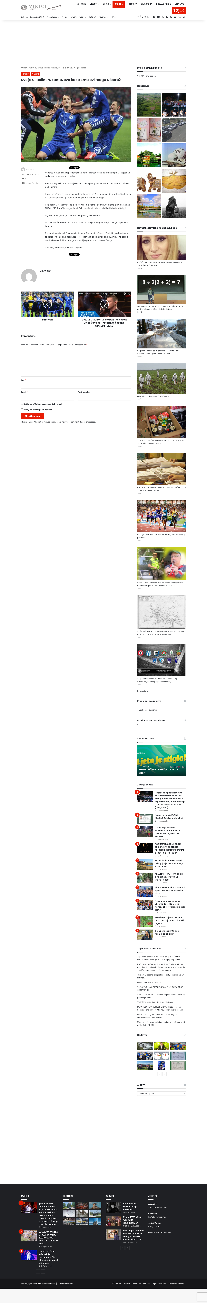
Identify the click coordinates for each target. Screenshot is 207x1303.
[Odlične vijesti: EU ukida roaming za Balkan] (145, 935)
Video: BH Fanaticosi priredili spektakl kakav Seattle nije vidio (170, 890)
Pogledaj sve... (143, 691)
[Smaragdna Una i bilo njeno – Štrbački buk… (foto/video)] (145, 1046)
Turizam (73, 17)
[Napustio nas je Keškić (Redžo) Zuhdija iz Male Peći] (145, 819)
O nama (146, 1283)
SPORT (117, 4)
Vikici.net (30, 170)
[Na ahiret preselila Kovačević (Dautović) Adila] (178, 1065)
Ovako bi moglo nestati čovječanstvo (153, 396)
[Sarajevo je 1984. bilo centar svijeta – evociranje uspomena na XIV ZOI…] (82, 1221)
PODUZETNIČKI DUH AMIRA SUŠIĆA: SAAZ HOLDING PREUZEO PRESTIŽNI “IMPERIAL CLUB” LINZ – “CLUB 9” (169, 848)
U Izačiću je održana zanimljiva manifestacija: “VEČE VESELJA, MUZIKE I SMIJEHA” (168, 832)
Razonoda (103, 17)
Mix (113, 17)
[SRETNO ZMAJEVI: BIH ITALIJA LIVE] (145, 1056)
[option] (161, 760)
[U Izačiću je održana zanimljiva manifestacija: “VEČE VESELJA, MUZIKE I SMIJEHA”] (145, 831)
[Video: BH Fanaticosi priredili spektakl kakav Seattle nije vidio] (145, 891)
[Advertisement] (103, 42)
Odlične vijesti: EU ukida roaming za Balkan (167, 932)
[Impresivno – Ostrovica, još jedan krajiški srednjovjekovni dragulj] (82, 1205)
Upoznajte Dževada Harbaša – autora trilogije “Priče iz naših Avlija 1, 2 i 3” (133, 1235)
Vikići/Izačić (52, 17)
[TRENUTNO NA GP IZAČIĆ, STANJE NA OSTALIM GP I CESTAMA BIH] (174, 130)
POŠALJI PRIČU (163, 4)
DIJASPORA (146, 4)
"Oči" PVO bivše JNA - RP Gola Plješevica (155, 1002)
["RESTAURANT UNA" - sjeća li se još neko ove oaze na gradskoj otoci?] (149, 155)
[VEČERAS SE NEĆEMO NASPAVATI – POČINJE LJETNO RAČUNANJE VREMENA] (161, 1056)
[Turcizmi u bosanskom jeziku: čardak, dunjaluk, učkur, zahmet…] (149, 130)
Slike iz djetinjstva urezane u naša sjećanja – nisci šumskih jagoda (170, 920)
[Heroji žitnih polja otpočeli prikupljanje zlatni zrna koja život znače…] (145, 864)
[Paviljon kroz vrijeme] (69, 1221)
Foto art (92, 17)
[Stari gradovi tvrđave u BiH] (95, 1205)
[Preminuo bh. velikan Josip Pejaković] (113, 1207)
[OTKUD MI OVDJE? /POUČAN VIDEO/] (69, 1213)
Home (26, 68)
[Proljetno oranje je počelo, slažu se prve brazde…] (145, 1065)
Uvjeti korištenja (159, 1283)
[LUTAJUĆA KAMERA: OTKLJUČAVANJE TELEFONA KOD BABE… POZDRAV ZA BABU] (29, 1235)
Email (24, 392)
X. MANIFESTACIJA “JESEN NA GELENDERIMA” (132, 1220)
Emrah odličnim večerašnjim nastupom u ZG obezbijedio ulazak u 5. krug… (48, 1257)
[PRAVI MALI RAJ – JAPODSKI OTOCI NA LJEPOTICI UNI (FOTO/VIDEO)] (145, 878)
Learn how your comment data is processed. (76, 422)
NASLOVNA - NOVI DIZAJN (149, 982)
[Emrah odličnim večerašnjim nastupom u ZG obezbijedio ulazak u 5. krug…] (29, 1255)
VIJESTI (93, 4)
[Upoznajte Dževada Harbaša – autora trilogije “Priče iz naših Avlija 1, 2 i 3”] (113, 1234)
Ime (23, 380)
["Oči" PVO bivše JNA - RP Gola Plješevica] (174, 155)
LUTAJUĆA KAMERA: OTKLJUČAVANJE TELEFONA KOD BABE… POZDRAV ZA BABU (48, 1237)
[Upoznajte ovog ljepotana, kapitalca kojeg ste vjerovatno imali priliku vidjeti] (174, 181)
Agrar (64, 17)
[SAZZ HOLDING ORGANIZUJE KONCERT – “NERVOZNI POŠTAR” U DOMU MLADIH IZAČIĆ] (161, 1065)
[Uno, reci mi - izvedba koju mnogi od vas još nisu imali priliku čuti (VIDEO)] (149, 206)
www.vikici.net (66, 1283)
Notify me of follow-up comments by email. (43, 404)
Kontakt (127, 1283)
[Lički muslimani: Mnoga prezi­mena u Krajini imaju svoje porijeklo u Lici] (174, 206)
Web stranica (84, 392)
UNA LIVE (179, 4)
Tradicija (82, 17)
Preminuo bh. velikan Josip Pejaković (130, 1206)
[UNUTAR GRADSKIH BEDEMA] (69, 1205)
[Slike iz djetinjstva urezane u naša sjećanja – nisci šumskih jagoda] (145, 921)
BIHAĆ (106, 4)
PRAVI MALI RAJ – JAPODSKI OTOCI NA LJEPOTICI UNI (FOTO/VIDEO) (169, 877)
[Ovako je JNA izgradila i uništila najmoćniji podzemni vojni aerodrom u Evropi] (95, 1213)
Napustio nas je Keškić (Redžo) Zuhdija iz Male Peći (169, 816)
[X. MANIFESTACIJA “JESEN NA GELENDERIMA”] (113, 1221)
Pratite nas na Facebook (151, 720)
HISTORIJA (132, 4)
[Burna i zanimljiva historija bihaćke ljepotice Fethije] (95, 1221)
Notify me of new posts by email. (38, 409)
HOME (82, 4)
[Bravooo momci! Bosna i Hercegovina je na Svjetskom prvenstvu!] (178, 1046)
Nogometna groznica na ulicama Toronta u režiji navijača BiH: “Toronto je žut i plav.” (170, 905)
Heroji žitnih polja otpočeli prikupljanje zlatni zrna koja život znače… (169, 863)
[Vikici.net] (41, 7)
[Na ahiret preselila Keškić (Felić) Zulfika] (178, 1056)
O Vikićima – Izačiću (176, 1283)
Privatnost (137, 1283)
